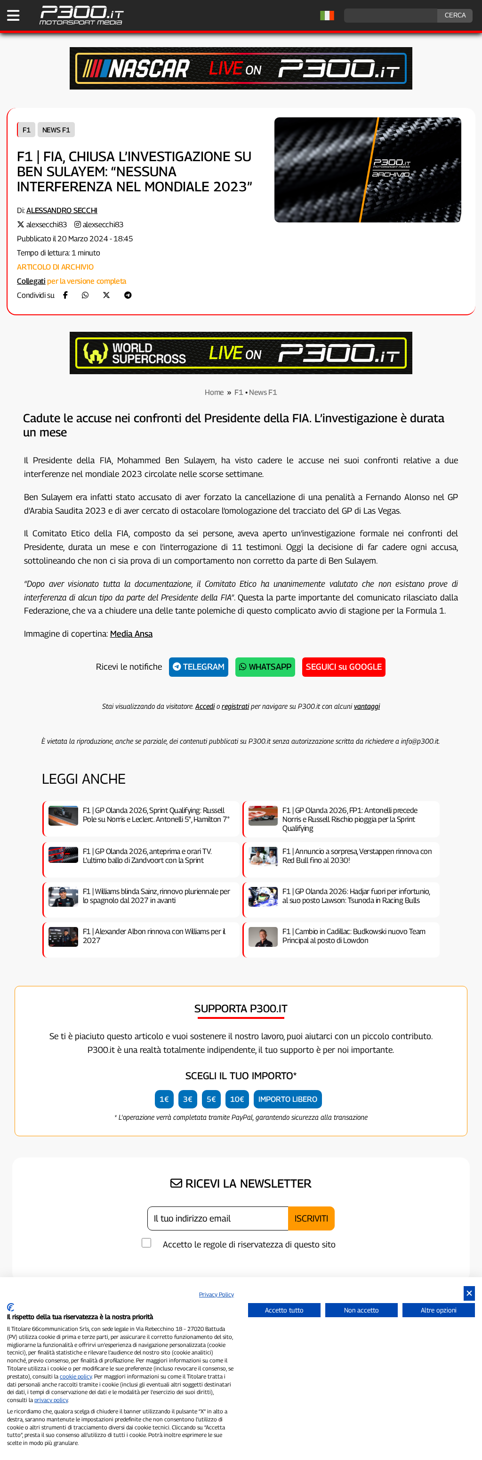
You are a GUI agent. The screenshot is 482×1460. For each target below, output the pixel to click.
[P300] (241, 371)
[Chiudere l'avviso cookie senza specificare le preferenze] (469, 1293)
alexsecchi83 (46, 224)
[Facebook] (65, 295)
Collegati (31, 281)
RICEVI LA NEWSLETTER (247, 1183)
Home (214, 392)
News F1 (56, 129)
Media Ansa (131, 634)
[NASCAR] (241, 86)
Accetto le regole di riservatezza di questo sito (249, 1244)
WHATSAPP (269, 667)
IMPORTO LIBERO (287, 1099)
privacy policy (51, 1399)
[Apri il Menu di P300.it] (13, 15)
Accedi (205, 706)
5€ (211, 1099)
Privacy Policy (216, 1294)
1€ (164, 1099)
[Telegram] (128, 295)
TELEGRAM (203, 667)
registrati (235, 706)
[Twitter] (106, 295)
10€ (237, 1099)
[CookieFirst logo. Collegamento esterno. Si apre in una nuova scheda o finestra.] (10, 1307)
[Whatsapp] (85, 295)
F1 (26, 129)
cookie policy (76, 1376)
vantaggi (367, 706)
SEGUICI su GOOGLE (344, 667)
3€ (188, 1099)
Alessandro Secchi (61, 210)
